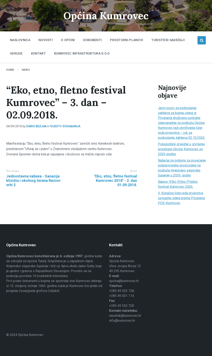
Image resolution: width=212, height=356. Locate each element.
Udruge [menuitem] (16, 53)
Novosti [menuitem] (46, 40)
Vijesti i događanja (65, 126)
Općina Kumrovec (106, 15)
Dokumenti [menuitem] (92, 40)
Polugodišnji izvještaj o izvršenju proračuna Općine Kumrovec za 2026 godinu (181, 149)
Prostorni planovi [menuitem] (126, 40)
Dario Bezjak (36, 126)
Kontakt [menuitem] (38, 53)
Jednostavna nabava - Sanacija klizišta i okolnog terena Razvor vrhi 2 (33, 180)
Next (133, 171)
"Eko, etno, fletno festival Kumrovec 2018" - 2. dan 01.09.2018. (115, 180)
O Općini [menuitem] (68, 40)
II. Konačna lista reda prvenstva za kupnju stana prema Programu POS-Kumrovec (181, 198)
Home (10, 69)
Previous (12, 171)
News (26, 69)
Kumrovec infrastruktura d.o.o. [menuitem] (82, 53)
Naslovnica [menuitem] (20, 40)
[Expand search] (202, 40)
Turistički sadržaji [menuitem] (168, 40)
